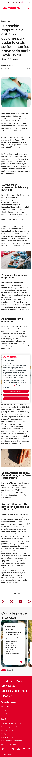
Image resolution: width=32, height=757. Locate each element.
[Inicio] (3, 8)
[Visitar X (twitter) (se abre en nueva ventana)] (23, 749)
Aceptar (16, 399)
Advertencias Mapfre (8, 744)
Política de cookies (8, 730)
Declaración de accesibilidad (11, 741)
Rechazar (16, 395)
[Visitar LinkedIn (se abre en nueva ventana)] (18, 749)
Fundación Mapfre (13, 681)
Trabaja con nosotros (8, 710)
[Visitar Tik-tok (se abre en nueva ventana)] (29, 749)
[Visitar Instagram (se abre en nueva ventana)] (13, 749)
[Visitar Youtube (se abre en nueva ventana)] (8, 749)
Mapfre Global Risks (14, 691)
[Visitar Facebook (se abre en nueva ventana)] (2, 749)
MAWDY (6, 695)
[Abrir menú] (28, 8)
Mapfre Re (8, 686)
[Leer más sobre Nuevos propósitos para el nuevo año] (14, 662)
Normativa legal (7, 737)
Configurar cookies (16, 391)
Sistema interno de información (12, 723)
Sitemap (4, 713)
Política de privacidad (9, 727)
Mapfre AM (5, 706)
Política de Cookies (12, 386)
